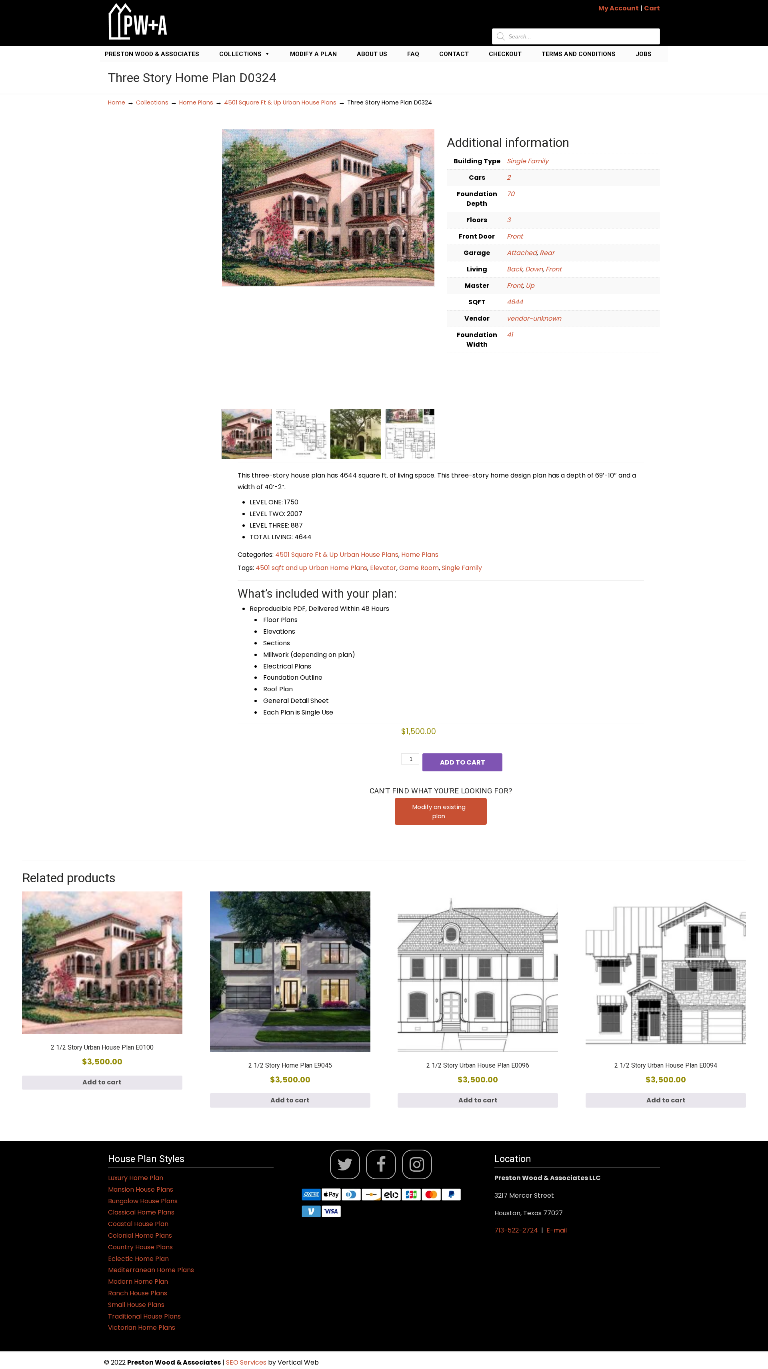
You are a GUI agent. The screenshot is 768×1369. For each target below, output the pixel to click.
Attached (522, 252)
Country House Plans (140, 1247)
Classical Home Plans (141, 1212)
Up (530, 285)
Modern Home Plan (138, 1281)
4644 (515, 302)
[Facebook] (381, 1165)
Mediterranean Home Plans (151, 1270)
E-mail (556, 1230)
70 (510, 194)
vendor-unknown (534, 318)
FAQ (413, 54)
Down (534, 269)
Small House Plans (136, 1304)
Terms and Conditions (579, 54)
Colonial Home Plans (140, 1235)
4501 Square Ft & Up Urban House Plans (280, 102)
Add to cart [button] (102, 1082)
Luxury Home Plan (135, 1177)
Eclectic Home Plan (138, 1258)
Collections (240, 54)
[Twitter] (345, 1165)
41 (510, 334)
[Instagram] (417, 1165)
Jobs (644, 54)
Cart (652, 8)
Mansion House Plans (140, 1189)
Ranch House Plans (137, 1293)
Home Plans (196, 102)
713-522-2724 (516, 1230)
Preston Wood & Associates (152, 54)
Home (116, 102)
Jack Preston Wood (138, 21)
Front (515, 236)
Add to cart (462, 762)
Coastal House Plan (138, 1223)
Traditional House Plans (144, 1316)
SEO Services (247, 1362)
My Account (618, 8)
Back (514, 269)
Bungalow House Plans (143, 1201)
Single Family (527, 161)
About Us (372, 54)
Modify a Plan (313, 54)
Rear (547, 252)
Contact (454, 54)
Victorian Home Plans (141, 1327)
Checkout (505, 54)
